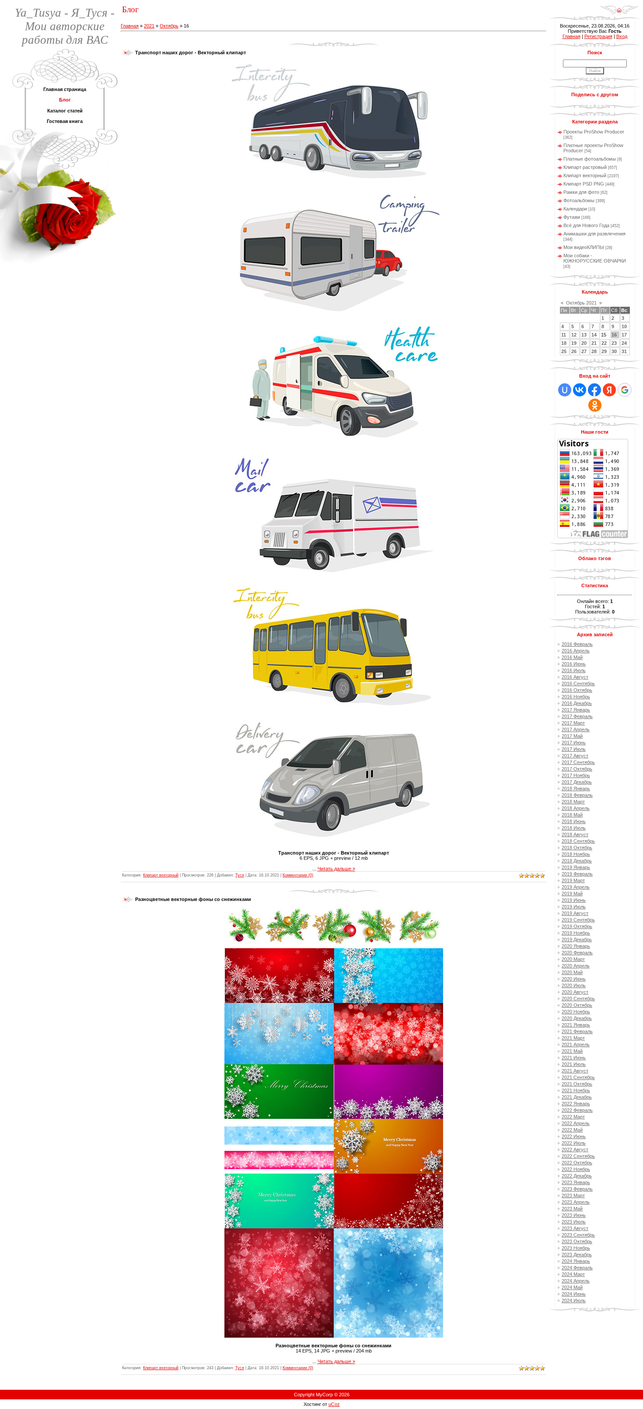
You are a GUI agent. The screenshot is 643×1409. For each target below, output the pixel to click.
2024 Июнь (574, 1294)
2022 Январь (576, 1103)
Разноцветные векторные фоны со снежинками (193, 899)
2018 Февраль (577, 795)
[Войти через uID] (564, 389)
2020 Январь (576, 946)
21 (594, 343)
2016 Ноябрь (576, 696)
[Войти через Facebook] (594, 389)
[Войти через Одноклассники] (594, 405)
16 (614, 334)
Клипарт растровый (585, 167)
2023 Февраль (577, 1189)
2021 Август (575, 1070)
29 (604, 351)
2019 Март (573, 880)
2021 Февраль (577, 1031)
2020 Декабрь (577, 1018)
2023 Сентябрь (578, 1234)
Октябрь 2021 (581, 302)
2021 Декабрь (577, 1097)
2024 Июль (574, 1300)
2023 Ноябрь (576, 1248)
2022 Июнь (574, 1136)
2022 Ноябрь (576, 1169)
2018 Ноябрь (576, 854)
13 (584, 334)
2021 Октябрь (577, 1084)
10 (624, 326)
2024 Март (573, 1274)
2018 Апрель (576, 808)
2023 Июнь (574, 1215)
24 (624, 343)
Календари (575, 208)
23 (614, 343)
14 (594, 334)
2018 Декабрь (577, 860)
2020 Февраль (577, 952)
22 (604, 343)
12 (574, 334)
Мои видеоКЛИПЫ (583, 247)
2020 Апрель (576, 965)
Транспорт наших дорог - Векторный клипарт (190, 52)
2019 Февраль (577, 873)
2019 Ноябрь (576, 933)
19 (574, 343)
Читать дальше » (336, 868)
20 (584, 343)
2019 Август (575, 913)
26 (574, 351)
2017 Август (575, 755)
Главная (130, 25)
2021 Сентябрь (578, 1077)
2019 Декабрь (577, 939)
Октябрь (169, 25)
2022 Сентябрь (578, 1156)
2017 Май (572, 736)
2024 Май (572, 1287)
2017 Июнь (574, 742)
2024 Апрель (576, 1280)
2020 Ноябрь (576, 1011)
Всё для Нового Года (586, 225)
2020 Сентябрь (578, 998)
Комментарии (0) (298, 875)
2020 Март (573, 959)
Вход (621, 36)
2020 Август (575, 992)
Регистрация (598, 36)
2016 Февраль (577, 644)
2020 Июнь (574, 978)
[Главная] (619, 7)
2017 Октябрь (577, 768)
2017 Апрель (576, 729)
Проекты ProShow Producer (593, 131)
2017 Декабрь (577, 782)
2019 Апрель (576, 887)
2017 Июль (574, 749)
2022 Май (572, 1129)
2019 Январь (576, 867)
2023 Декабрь (577, 1254)
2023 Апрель (576, 1202)
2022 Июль (574, 1143)
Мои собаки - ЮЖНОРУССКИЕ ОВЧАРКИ (594, 258)
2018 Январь (576, 788)
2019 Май (572, 893)
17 (624, 334)
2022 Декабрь (577, 1175)
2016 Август (575, 677)
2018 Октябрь (577, 847)
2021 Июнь (574, 1057)
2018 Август (575, 834)
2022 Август (575, 1149)
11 (563, 334)
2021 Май (572, 1051)
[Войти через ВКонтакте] (579, 389)
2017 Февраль (577, 716)
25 (563, 351)
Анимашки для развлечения (594, 233)
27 (584, 351)
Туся (239, 875)
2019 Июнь (574, 900)
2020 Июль (574, 985)
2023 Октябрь (577, 1241)
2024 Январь (576, 1261)
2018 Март (573, 801)
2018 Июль (574, 828)
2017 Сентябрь (578, 762)
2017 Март (573, 723)
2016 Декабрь (577, 703)
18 (563, 343)
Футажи (571, 217)
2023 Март (573, 1195)
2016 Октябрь (577, 690)
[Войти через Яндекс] (609, 389)
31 (624, 351)
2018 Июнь (574, 821)
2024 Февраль (577, 1267)
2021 (149, 25)
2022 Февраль (577, 1110)
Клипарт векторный (160, 875)
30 (614, 351)
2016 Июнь (574, 663)
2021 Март (573, 1038)
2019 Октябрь (577, 926)
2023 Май (572, 1208)
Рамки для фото (581, 192)
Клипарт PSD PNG (583, 183)
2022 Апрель (576, 1123)
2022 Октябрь (577, 1162)
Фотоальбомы (578, 200)
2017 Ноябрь (576, 775)
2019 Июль (574, 906)
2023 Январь (576, 1182)
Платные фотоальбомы (589, 158)
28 (594, 351)
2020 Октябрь (577, 1005)
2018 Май (572, 814)
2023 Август (575, 1228)
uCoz (334, 1404)
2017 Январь (576, 709)
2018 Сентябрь (578, 841)
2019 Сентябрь (578, 919)
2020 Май (572, 972)
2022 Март (573, 1116)
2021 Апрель (576, 1044)
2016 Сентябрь (578, 683)
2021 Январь (576, 1024)
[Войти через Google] (625, 390)
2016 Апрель (576, 650)
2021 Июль (574, 1064)
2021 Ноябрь (576, 1090)
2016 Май (572, 657)
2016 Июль (574, 670)
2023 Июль (574, 1221)
